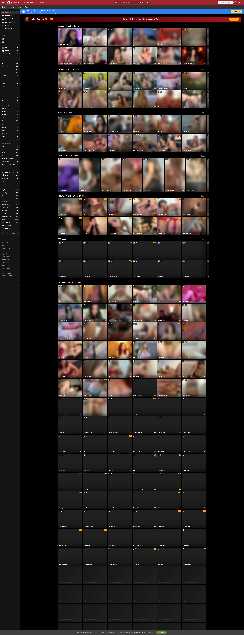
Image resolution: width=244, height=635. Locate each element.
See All (203, 26)
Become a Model (6, 265)
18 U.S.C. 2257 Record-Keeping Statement (8, 274)
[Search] (137, 2)
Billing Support (6, 251)
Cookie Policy (140, 632)
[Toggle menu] (3, 2)
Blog (3, 245)
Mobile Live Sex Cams (68, 156)
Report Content (6, 254)
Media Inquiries (6, 256)
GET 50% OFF (234, 19)
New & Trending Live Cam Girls (71, 196)
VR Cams (62, 239)
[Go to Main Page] (14, 2)
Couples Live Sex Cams (68, 112)
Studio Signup (6, 268)
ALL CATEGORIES (11, 233)
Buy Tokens (5, 278)
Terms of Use (5, 262)
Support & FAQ (6, 248)
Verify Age (236, 11)
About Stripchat (6, 242)
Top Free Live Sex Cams (69, 69)
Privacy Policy (6, 259)
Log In (238, 2)
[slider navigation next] (204, 46)
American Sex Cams (70, 26)
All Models (5, 271)
